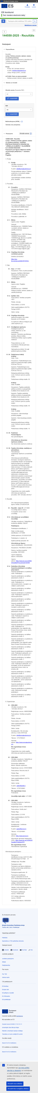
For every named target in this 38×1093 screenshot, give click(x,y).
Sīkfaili (4, 962)
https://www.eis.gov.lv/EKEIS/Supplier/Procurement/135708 (21, 561)
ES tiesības (5, 986)
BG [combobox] (7, 109)
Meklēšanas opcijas (31, 25)
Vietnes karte (5, 977)
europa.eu (19, 1016)
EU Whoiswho (6, 996)
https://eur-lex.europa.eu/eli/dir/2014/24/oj (20, 260)
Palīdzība (4, 937)
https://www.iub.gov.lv (22, 836)
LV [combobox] (7, 94)
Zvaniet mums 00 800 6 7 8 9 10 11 (12, 1024)
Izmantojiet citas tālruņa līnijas (10, 1027)
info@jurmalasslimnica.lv (19, 70)
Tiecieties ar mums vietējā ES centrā (12, 1034)
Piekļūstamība (6, 965)
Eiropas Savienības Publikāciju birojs (13, 925)
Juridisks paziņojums (8, 958)
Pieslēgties (27, 7)
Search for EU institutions (9, 1043)
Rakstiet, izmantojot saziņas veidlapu (12, 1031)
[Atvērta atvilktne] (4, 31)
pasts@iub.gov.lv (21, 829)
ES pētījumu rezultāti (8, 993)
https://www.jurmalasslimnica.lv (21, 743)
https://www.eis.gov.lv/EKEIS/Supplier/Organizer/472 (22, 841)
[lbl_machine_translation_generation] (22, 121)
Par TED (4, 974)
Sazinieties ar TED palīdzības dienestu (13, 941)
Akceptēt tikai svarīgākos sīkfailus (18, 1088)
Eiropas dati (5, 989)
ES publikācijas (6, 999)
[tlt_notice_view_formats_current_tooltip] (31, 133)
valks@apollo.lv (21, 785)
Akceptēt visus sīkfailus (15, 1083)
